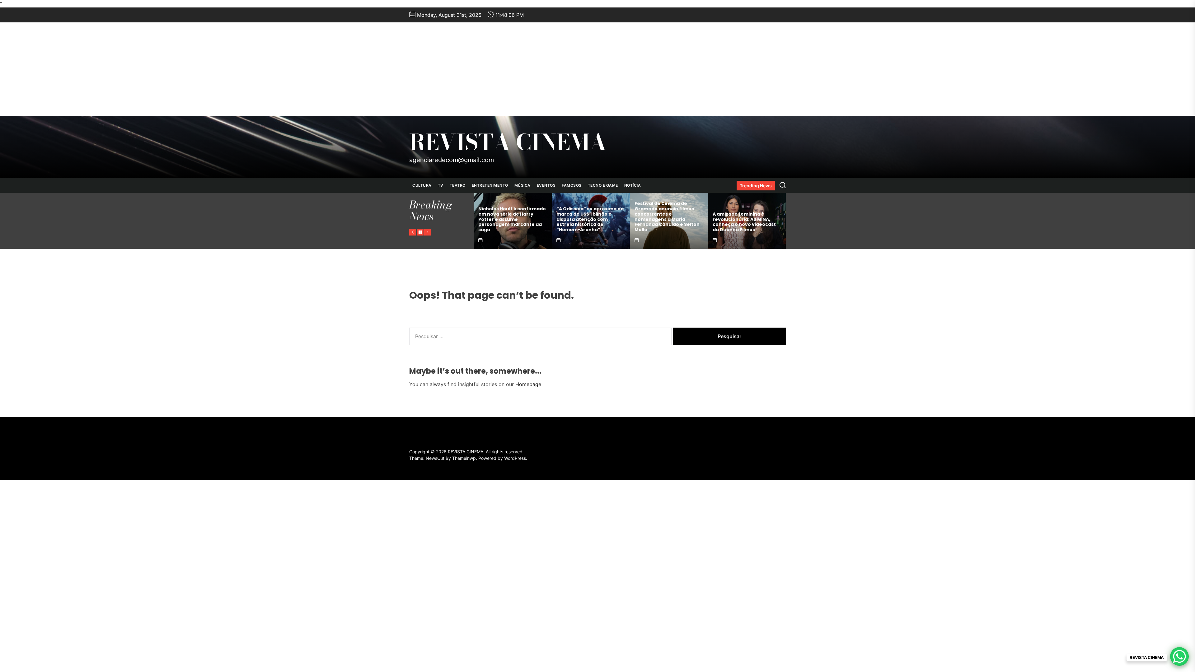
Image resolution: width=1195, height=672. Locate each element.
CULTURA (422, 185)
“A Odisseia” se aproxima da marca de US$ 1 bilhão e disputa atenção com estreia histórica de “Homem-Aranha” (512, 219)
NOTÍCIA (632, 185)
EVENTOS (546, 185)
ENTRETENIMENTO (490, 185)
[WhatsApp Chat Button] (1179, 656)
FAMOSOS (572, 185)
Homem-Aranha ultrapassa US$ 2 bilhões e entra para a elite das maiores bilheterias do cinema (747, 222)
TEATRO (458, 185)
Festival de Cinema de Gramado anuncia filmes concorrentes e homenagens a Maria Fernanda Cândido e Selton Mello (588, 216)
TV (440, 185)
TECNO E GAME (603, 185)
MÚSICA (522, 185)
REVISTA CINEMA (508, 142)
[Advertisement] (597, 69)
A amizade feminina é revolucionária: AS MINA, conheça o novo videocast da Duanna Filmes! (666, 222)
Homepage (528, 384)
